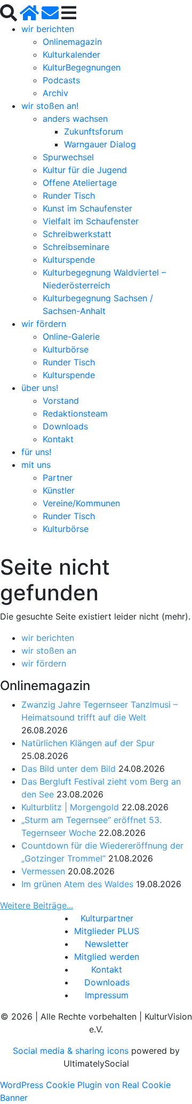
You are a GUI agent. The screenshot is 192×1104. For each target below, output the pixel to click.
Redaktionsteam (75, 413)
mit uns (36, 464)
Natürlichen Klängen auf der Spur (88, 743)
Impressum (107, 995)
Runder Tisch (69, 195)
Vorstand (61, 400)
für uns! (36, 452)
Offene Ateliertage (80, 182)
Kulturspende (69, 259)
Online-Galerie (71, 336)
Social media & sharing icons (72, 1050)
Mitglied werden (106, 956)
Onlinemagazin (72, 41)
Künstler (59, 490)
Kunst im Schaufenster (87, 208)
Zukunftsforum (93, 131)
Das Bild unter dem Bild (68, 768)
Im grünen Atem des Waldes (77, 884)
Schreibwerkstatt (77, 234)
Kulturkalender (71, 54)
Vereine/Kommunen (81, 503)
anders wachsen (75, 118)
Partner (58, 477)
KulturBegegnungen (82, 67)
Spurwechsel (68, 157)
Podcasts (61, 80)
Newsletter (107, 943)
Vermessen (43, 871)
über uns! (39, 387)
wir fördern (43, 323)
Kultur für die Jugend (85, 170)
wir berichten (47, 29)
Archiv (55, 93)
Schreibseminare (76, 246)
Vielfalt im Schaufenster (91, 221)
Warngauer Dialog (100, 144)
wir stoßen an (48, 650)
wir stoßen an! (49, 105)
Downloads (65, 426)
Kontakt (58, 439)
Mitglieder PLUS (106, 931)
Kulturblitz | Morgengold (70, 807)
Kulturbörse (66, 349)
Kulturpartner (107, 918)
